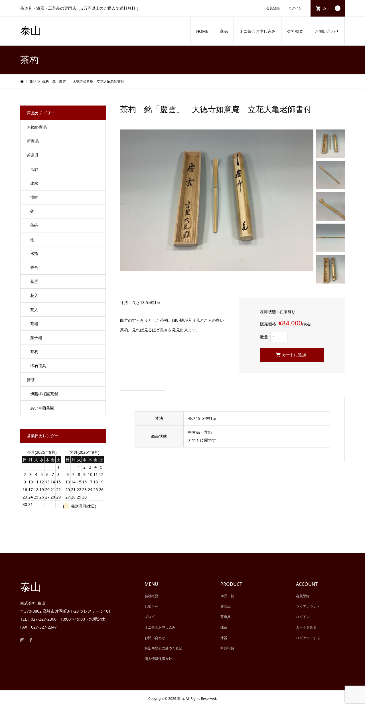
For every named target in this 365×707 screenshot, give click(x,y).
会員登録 (273, 8)
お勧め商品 (37, 127)
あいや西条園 (42, 407)
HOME (202, 31)
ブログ (150, 616)
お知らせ (151, 606)
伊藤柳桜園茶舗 (44, 393)
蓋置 (34, 281)
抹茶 (31, 379)
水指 (34, 253)
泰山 (30, 31)
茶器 (34, 323)
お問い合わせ (327, 31)
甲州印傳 (227, 648)
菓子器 (36, 337)
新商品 (33, 141)
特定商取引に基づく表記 (163, 648)
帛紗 (34, 169)
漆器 (223, 637)
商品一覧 (227, 595)
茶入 (34, 309)
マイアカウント (308, 606)
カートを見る (306, 627)
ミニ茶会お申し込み (257, 31)
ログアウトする (308, 637)
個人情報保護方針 (158, 658)
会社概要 (295, 31)
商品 (224, 31)
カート (331, 8)
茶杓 (34, 351)
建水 (34, 183)
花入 (34, 295)
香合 (34, 267)
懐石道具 (38, 365)
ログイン (295, 8)
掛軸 (34, 197)
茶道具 (33, 155)
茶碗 (34, 225)
